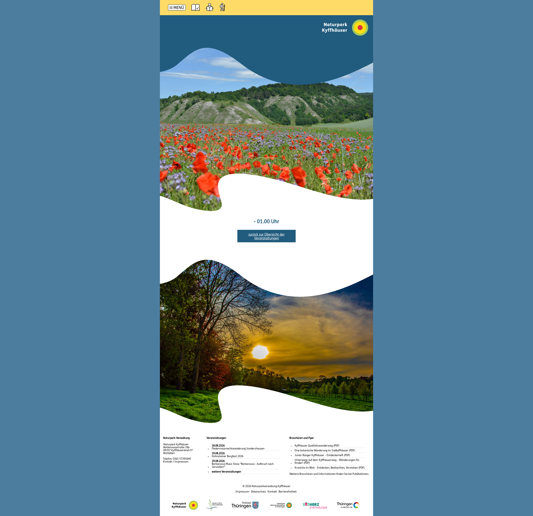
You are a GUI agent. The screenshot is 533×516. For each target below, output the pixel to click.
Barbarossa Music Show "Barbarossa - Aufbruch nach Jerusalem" (243, 464)
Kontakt (272, 491)
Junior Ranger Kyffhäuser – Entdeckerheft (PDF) (322, 455)
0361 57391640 (182, 459)
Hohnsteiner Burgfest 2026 (227, 455)
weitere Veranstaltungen (226, 471)
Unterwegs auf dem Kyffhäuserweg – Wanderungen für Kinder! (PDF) (327, 461)
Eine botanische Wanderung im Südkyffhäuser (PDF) (325, 450)
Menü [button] (178, 8)
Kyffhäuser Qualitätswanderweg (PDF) (317, 445)
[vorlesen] (195, 7)
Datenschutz (258, 491)
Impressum (242, 491)
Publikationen (360, 474)
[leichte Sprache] (209, 7)
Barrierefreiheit (288, 491)
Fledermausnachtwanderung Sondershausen (238, 447)
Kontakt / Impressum (175, 461)
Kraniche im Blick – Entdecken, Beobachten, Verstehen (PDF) (330, 468)
